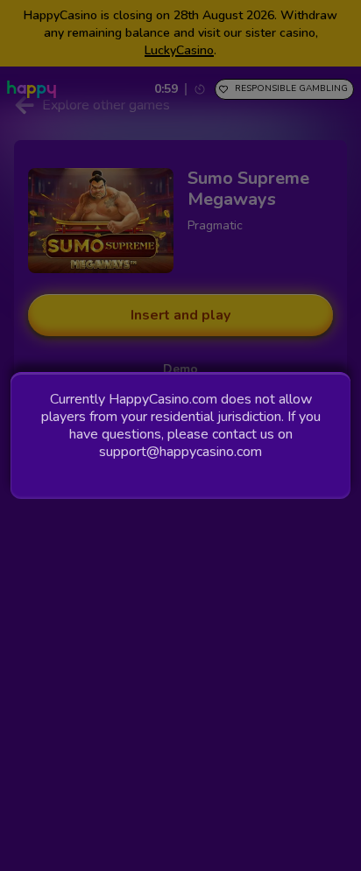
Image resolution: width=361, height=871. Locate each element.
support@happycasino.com (180, 451)
